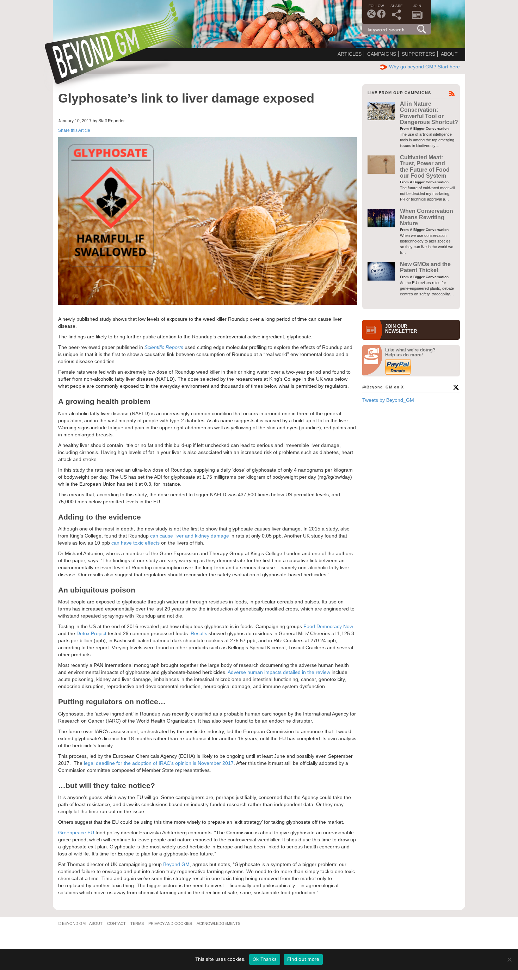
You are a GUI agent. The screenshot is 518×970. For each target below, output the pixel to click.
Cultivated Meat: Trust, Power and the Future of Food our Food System (425, 166)
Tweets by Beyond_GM (388, 400)
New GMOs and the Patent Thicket (425, 267)
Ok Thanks (265, 959)
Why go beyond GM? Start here (424, 66)
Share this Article (74, 130)
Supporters (418, 54)
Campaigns (381, 54)
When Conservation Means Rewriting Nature (426, 217)
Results (199, 633)
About (449, 54)
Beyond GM (176, 864)
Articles (350, 54)
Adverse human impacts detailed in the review (279, 672)
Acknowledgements (218, 923)
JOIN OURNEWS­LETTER (401, 329)
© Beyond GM (72, 923)
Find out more (303, 959)
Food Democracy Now (328, 626)
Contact (116, 923)
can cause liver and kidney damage (190, 536)
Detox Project (91, 633)
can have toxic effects (135, 543)
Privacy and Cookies (170, 923)
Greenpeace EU (76, 832)
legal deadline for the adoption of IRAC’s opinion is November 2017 (159, 763)
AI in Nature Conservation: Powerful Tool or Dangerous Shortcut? (429, 113)
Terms (137, 923)
